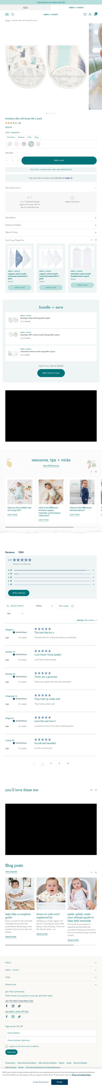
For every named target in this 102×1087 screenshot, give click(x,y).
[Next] (75, 2)
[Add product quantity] (17, 160)
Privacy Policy (10, 1063)
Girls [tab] (29, 137)
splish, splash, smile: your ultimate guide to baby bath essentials (81, 917)
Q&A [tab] (21, 552)
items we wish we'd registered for (48, 916)
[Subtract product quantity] (7, 160)
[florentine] (24, 144)
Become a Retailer (80, 1063)
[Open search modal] (12, 14)
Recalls (21, 1067)
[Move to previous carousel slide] (92, 472)
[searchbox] (19, 606)
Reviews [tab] (10, 552)
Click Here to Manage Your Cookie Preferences (43, 1067)
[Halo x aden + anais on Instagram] (13, 1007)
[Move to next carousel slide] (95, 472)
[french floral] (16, 144)
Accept (60, 1082)
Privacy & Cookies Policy (81, 1075)
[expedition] (31, 144)
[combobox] (44, 606)
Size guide (9, 153)
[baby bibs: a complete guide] (19, 894)
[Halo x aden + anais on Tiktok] (19, 1007)
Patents (61, 1063)
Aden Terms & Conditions (47, 1063)
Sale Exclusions (10, 1067)
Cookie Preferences (40, 1082)
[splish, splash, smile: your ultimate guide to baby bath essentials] (82, 894)
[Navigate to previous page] (34, 763)
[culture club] (9, 144)
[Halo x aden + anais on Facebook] (6, 1007)
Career (69, 1063)
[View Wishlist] (85, 14)
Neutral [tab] (21, 137)
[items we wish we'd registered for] (51, 894)
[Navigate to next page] (68, 763)
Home (7, 20)
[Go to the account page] (90, 14)
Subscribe (11, 1052)
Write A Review (18, 593)
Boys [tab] (37, 137)
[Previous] (27, 2)
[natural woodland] (38, 144)
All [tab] (11, 137)
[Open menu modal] (6, 14)
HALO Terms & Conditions (26, 1063)
